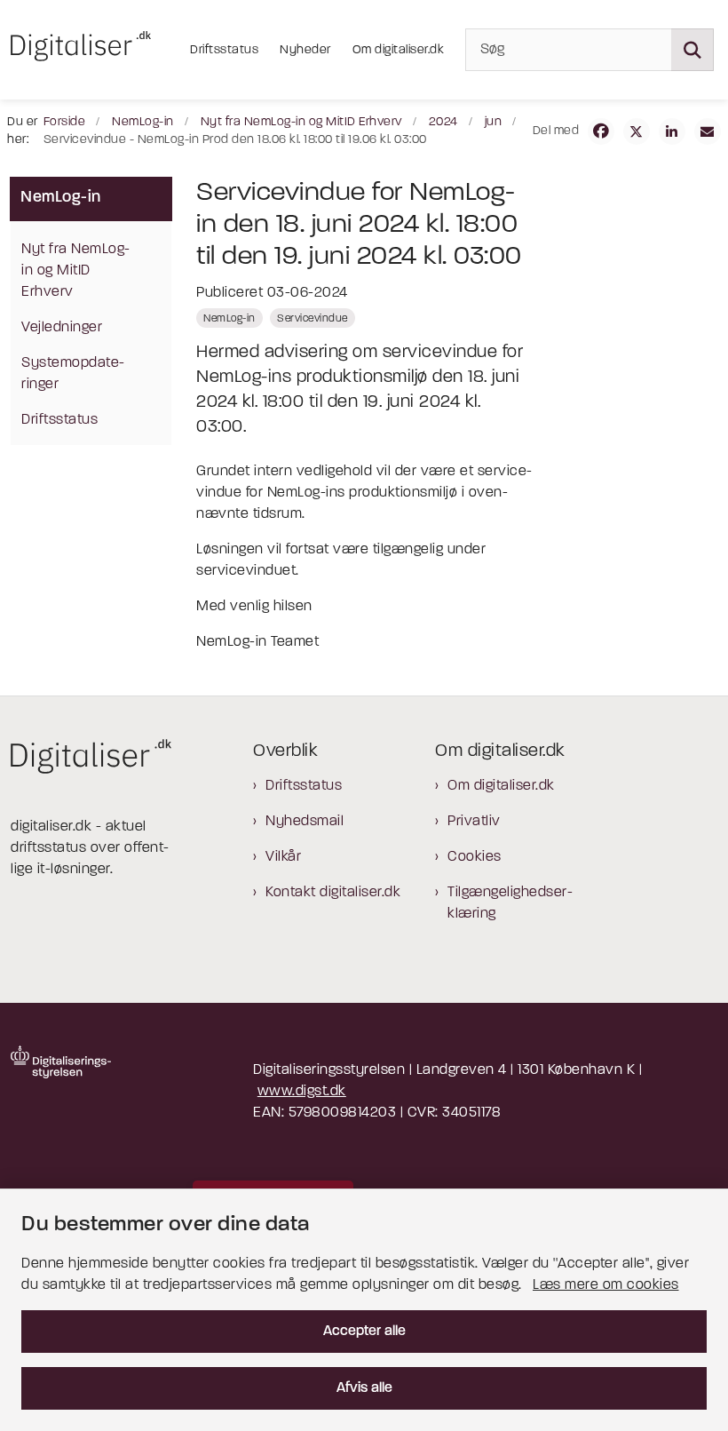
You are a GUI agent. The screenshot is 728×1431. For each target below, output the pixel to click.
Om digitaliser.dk (501, 786)
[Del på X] (636, 131)
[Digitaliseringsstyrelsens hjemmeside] (61, 1061)
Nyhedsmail (304, 822)
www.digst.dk (301, 1092)
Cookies (474, 857)
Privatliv (474, 822)
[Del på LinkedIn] (672, 131)
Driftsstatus (303, 786)
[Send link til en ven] (707, 131)
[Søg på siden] (692, 49)
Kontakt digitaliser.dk (332, 893)
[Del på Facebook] (601, 131)
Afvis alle (364, 1388)
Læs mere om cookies (606, 1285)
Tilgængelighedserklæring (510, 903)
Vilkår (283, 857)
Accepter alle (364, 1331)
